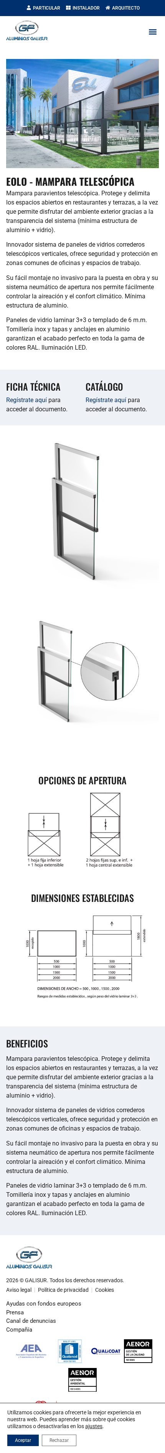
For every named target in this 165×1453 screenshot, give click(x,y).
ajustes (93, 1426)
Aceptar (23, 1440)
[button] (152, 32)
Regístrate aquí (26, 400)
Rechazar (59, 1440)
